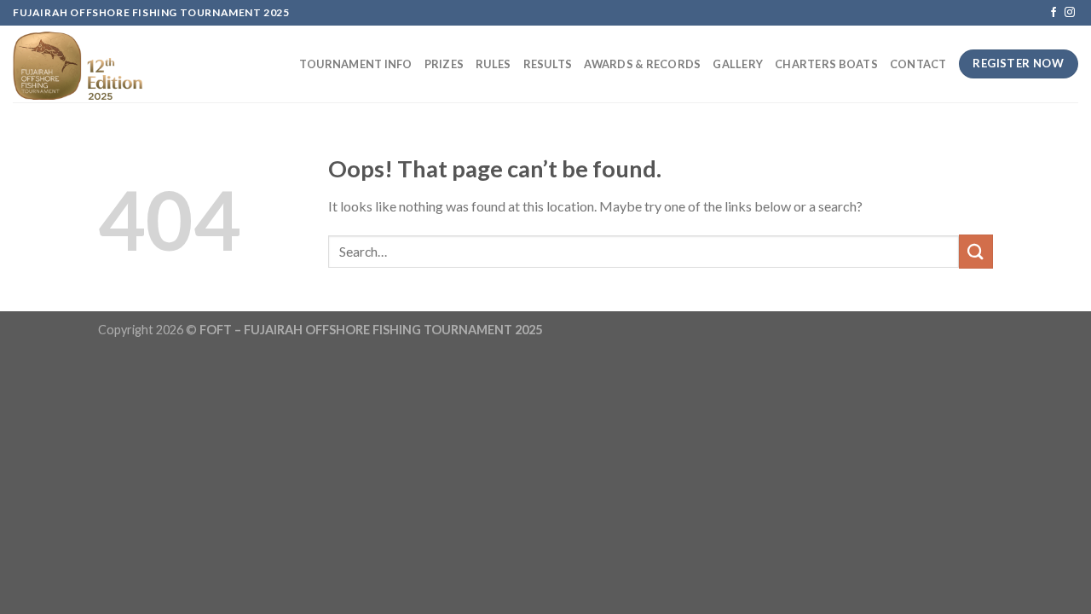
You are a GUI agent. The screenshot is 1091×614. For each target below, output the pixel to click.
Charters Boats (826, 64)
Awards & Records (642, 64)
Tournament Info (356, 64)
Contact (918, 64)
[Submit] (976, 251)
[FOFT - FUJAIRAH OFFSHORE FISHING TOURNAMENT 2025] (88, 64)
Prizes (444, 64)
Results (548, 64)
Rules (493, 64)
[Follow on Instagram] (1070, 13)
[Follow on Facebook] (1053, 13)
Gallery (738, 64)
